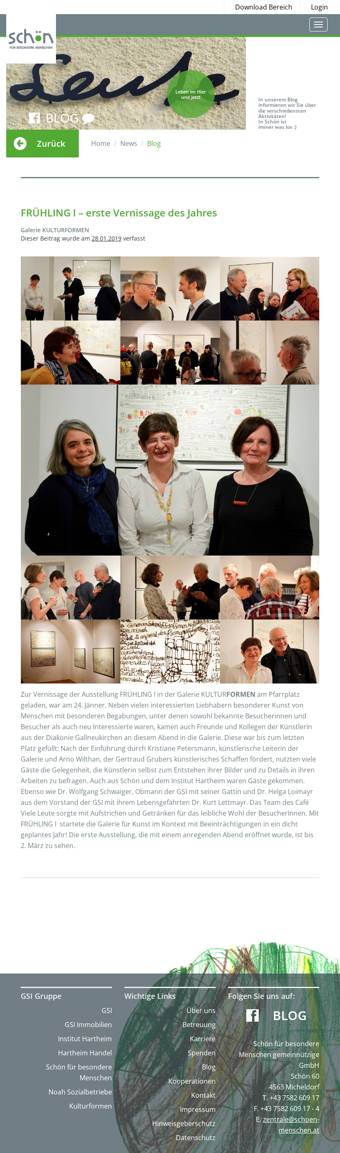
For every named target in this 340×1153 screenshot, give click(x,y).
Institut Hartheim (85, 1038)
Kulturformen (90, 1106)
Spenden (202, 1052)
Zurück (51, 143)
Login (319, 7)
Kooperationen (192, 1081)
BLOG (64, 117)
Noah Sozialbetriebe (80, 1091)
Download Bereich (263, 7)
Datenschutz (196, 1137)
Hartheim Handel (85, 1052)
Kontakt (203, 1095)
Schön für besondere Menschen (79, 1072)
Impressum (198, 1109)
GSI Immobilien (88, 1024)
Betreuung (199, 1024)
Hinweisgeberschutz (184, 1123)
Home (100, 143)
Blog (209, 1067)
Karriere (203, 1038)
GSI (107, 1010)
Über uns (201, 1010)
